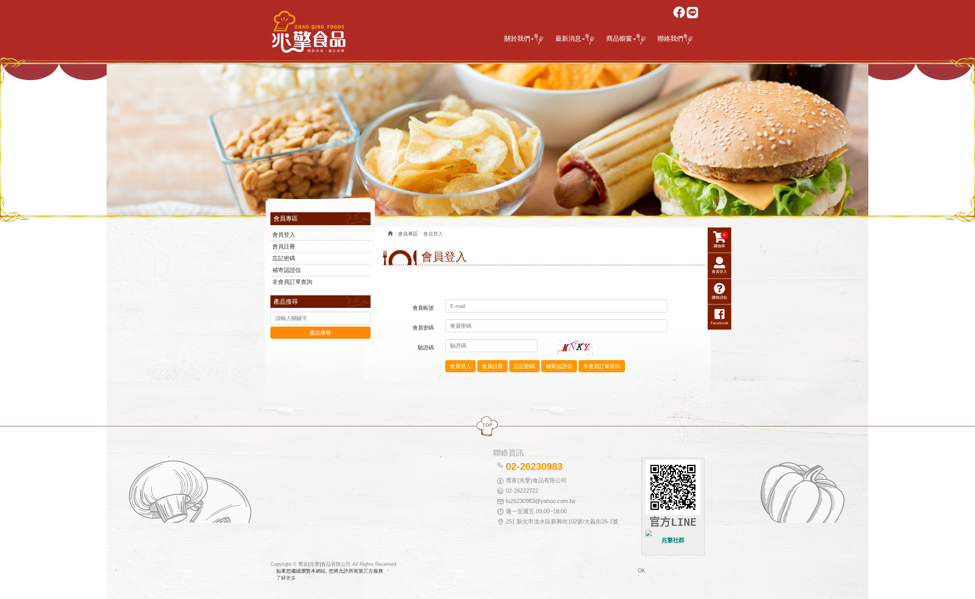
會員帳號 (423, 308)
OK (641, 570)
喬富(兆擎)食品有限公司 (308, 32)
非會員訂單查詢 (292, 282)
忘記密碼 (283, 258)
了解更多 (286, 578)
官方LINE (673, 522)
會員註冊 (283, 246)
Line (693, 13)
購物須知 (719, 297)
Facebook (679, 13)
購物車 (720, 240)
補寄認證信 (286, 270)
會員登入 (283, 234)
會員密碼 (423, 328)
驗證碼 (426, 347)
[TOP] (487, 426)
